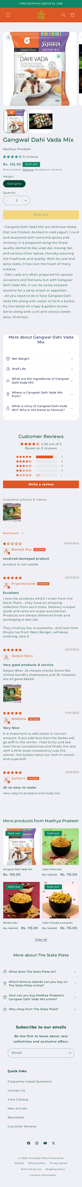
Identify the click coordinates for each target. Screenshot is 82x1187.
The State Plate (38, 1158)
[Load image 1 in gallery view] (15, 121)
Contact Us (16, 1090)
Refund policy (37, 1163)
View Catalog (18, 1099)
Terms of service (31, 1169)
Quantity (9, 192)
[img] (12, 544)
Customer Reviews (22, 1126)
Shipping (28, 169)
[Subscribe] (69, 1053)
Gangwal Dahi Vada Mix (17, 869)
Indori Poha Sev (52, 869)
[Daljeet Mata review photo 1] (12, 693)
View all (41, 939)
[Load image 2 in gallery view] (40, 121)
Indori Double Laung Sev (57, 922)
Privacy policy (59, 1163)
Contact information (43, 1175)
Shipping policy (55, 1169)
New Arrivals (17, 1108)
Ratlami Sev (10, 922)
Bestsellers (16, 1117)
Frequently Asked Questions (30, 1081)
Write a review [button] (41, 484)
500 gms (16, 184)
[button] (8, 15)
